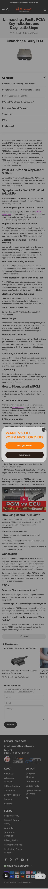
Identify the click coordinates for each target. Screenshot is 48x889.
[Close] (44, 430)
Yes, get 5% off (24, 445)
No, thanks (24, 455)
